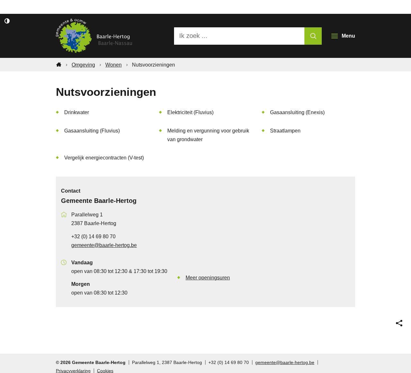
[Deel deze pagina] (399, 323)
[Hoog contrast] (7, 21)
